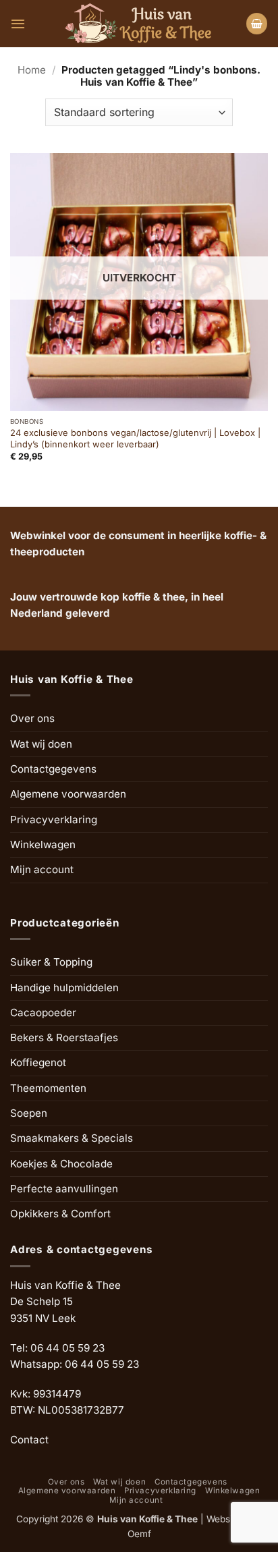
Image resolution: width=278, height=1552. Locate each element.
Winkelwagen (43, 844)
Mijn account (42, 869)
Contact (29, 1439)
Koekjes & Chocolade (61, 1163)
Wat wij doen (41, 744)
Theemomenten (48, 1088)
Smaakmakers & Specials (71, 1138)
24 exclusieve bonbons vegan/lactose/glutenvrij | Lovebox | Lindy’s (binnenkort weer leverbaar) (135, 438)
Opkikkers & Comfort (60, 1213)
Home (32, 69)
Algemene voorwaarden (68, 793)
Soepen (28, 1113)
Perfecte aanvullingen (64, 1188)
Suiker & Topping (51, 961)
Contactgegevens (53, 769)
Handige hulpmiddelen (64, 987)
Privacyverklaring (53, 819)
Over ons (32, 718)
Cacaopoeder (43, 1012)
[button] (18, 23)
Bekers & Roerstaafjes (64, 1037)
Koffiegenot (38, 1062)
